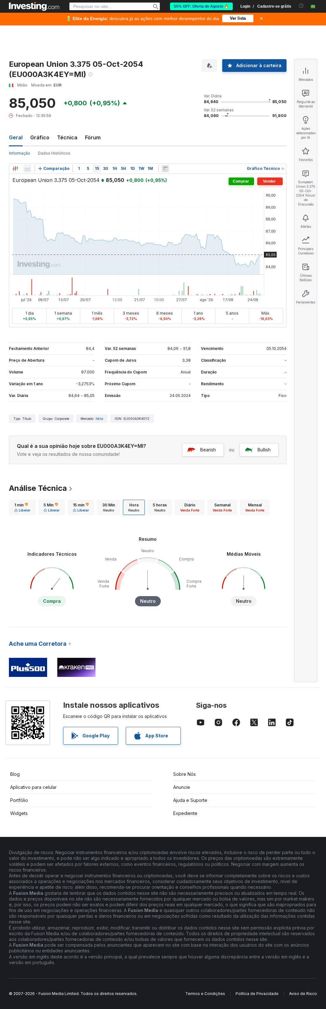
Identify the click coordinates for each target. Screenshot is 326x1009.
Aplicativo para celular (33, 787)
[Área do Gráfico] (27, 168)
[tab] (22, 507)
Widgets (19, 813)
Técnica (67, 137)
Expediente (185, 813)
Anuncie (181, 787)
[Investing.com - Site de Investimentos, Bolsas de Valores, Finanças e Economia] (34, 6)
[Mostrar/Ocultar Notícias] (165, 168)
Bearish (208, 449)
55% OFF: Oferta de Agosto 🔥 (201, 6)
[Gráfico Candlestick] (15, 168)
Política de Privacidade (257, 993)
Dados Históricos (54, 153)
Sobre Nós (184, 774)
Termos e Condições (205, 993)
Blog (15, 774)
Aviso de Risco (303, 993)
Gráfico (39, 137)
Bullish (264, 449)
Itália (99, 419)
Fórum (93, 137)
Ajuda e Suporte (190, 800)
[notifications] (301, 6)
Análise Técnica (38, 488)
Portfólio (19, 800)
